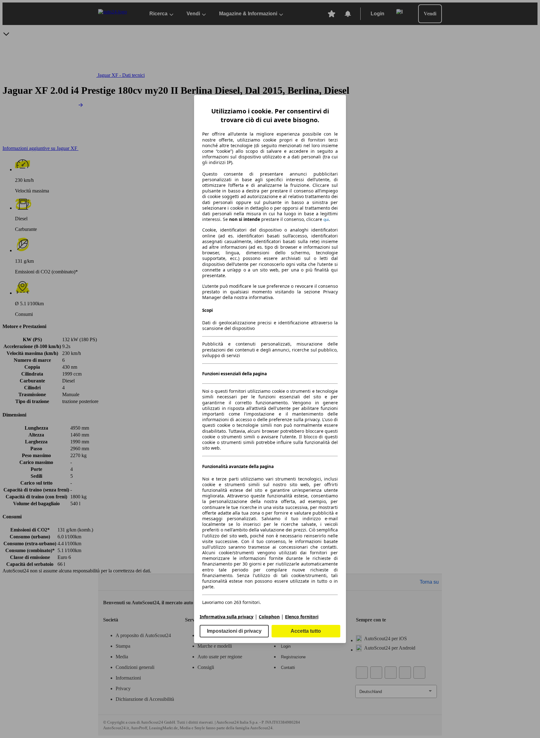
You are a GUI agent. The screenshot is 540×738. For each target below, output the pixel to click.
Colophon (269, 617)
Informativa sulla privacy (226, 617)
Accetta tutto (306, 631)
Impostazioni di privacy (234, 631)
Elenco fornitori (301, 617)
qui (326, 219)
